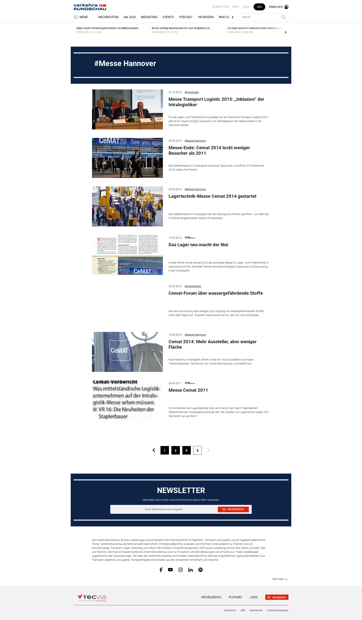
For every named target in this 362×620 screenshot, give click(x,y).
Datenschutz (256, 610)
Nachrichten (108, 17)
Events (168, 17)
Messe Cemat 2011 (188, 390)
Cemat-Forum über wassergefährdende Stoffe (216, 293)
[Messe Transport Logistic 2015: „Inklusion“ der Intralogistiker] (127, 109)
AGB (243, 610)
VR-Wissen (205, 17)
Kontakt (235, 597)
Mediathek (149, 17)
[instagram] (180, 569)
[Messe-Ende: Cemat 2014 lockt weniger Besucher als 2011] (127, 158)
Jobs (246, 6)
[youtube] (170, 569)
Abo (259, 6)
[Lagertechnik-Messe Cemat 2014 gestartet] (127, 206)
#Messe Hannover (195, 140)
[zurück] (154, 450)
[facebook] (161, 569)
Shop (235, 6)
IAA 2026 (130, 17)
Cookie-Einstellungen (277, 610)
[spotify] (200, 569)
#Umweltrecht (193, 286)
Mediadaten (211, 597)
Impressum (230, 610)
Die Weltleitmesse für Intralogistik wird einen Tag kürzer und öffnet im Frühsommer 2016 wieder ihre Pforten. (217, 167)
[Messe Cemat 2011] (127, 400)
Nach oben (278, 579)
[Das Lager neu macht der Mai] (127, 255)
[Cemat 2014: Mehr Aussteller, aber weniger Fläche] (127, 352)
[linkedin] (190, 569)
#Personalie (192, 92)
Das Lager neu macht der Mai (198, 244)
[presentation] (285, 32)
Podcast (186, 17)
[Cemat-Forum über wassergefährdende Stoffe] (127, 303)
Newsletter (220, 6)
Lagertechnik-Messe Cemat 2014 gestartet (212, 196)
